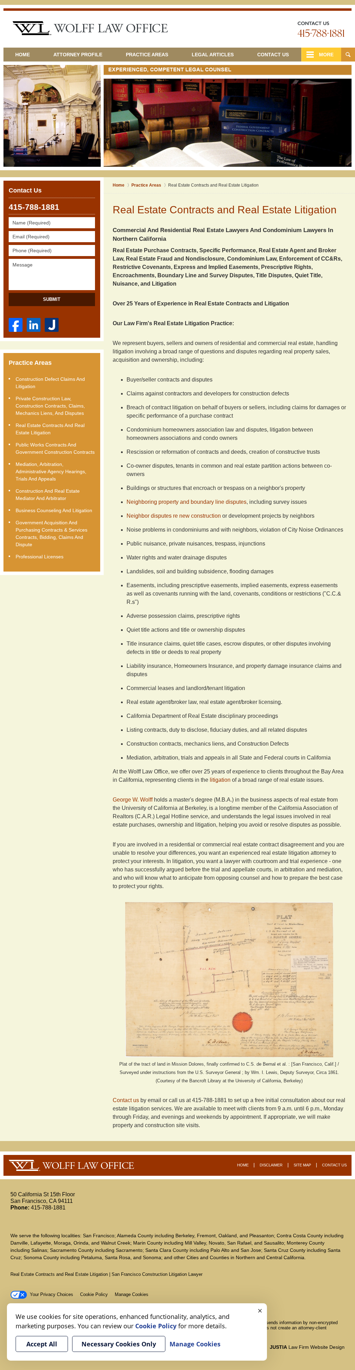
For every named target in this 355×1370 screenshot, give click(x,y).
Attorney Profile (77, 54)
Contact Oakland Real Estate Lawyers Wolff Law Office (321, 29)
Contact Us (273, 54)
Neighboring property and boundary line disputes (186, 502)
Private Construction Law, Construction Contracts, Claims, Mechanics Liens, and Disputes (50, 406)
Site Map (302, 1165)
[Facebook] (16, 325)
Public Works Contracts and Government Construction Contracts (55, 448)
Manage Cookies (131, 1294)
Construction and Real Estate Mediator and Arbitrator (48, 494)
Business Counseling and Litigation (54, 510)
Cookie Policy (94, 1294)
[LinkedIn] (34, 325)
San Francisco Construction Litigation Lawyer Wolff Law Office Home (90, 28)
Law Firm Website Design (307, 1347)
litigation (221, 780)
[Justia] (52, 325)
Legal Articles (213, 54)
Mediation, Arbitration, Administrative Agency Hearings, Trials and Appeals (51, 471)
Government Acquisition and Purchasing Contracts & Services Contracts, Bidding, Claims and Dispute (51, 533)
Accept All (41, 1344)
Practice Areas (147, 54)
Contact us (126, 1100)
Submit (51, 299)
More (326, 54)
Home (22, 54)
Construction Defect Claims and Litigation (50, 382)
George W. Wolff (133, 800)
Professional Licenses (39, 556)
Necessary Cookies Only (118, 1344)
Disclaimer (271, 1165)
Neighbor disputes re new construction (174, 516)
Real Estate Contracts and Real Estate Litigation (50, 429)
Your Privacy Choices (51, 1294)
